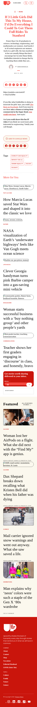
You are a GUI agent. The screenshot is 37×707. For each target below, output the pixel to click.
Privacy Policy (19, 697)
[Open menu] (31, 3)
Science (6, 529)
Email (7, 381)
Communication (9, 341)
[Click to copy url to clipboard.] (25, 85)
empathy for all (17, 159)
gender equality (17, 163)
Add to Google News (17, 139)
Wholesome (7, 303)
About (5, 651)
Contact (6, 654)
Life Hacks (7, 264)
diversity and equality (20, 156)
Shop (5, 658)
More (21, 12)
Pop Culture (7, 193)
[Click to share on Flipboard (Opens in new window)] (17, 85)
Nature (5, 224)
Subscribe (17, 3)
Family (5, 678)
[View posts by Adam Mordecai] (11, 67)
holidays (15, 167)
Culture (6, 429)
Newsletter (7, 661)
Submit (30, 385)
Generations (7, 582)
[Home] (15, 12)
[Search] (26, 3)
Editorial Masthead (10, 664)
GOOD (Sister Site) (10, 667)
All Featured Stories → (27, 404)
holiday (28, 163)
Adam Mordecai (22, 66)
